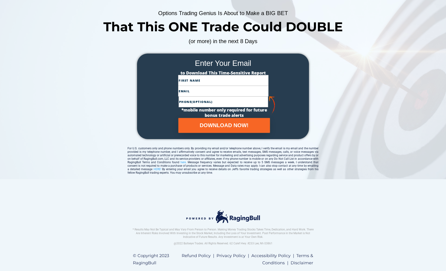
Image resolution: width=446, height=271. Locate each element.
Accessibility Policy (271, 255)
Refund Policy (196, 255)
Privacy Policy (231, 255)
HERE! (158, 169)
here (183, 162)
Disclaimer (302, 262)
